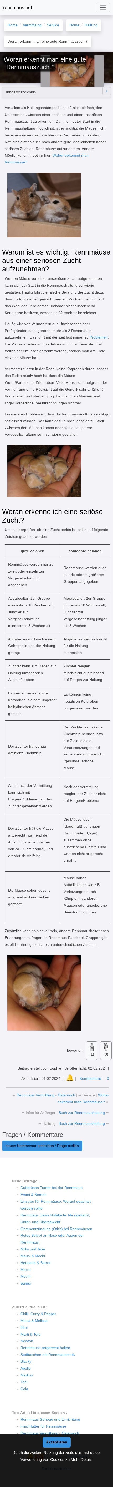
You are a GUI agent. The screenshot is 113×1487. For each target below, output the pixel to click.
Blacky (25, 1361)
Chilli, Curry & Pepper (38, 1314)
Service (88, 1095)
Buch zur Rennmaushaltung (82, 1113)
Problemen (99, 337)
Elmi (24, 1327)
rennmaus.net (17, 7)
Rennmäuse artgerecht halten (45, 1348)
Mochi (25, 1269)
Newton (26, 1341)
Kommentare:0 (94, 1078)
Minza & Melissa (34, 1321)
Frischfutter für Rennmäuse (43, 1426)
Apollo (25, 1368)
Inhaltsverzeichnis (21, 92)
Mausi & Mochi (32, 1256)
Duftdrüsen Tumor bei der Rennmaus (51, 1188)
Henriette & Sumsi (35, 1263)
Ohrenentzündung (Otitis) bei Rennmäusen (56, 1229)
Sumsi (25, 1283)
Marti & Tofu (30, 1334)
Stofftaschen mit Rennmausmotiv (47, 1354)
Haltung (49, 1123)
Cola (24, 1389)
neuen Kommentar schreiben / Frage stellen (42, 1145)
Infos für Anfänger (40, 1113)
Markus (26, 1375)
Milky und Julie (32, 1249)
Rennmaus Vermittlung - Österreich (46, 1095)
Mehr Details (82, 1459)
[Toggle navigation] (103, 7)
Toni (23, 1382)
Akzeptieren (56, 1442)
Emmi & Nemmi (33, 1194)
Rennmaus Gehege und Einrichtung (50, 1419)
